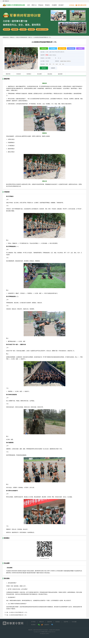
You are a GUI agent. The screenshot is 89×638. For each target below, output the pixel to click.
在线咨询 (53, 68)
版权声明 (49, 621)
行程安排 (18, 74)
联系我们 (29, 74)
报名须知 (50, 74)
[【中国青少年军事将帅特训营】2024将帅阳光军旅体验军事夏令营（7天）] (21, 47)
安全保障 (39, 74)
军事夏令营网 (44, 631)
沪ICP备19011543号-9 (44, 633)
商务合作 (41, 621)
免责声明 (66, 621)
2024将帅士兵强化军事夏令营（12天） (18, 612)
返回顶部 (60, 74)
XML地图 (74, 621)
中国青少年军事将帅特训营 (21, 37)
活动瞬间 (54, 5)
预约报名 (44, 68)
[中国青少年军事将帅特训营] (14, 5)
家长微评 (61, 5)
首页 (28, 5)
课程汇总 (34, 5)
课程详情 (8, 74)
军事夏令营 (6, 1)
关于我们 (33, 621)
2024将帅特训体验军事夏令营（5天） (18, 615)
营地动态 (40, 5)
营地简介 (47, 5)
